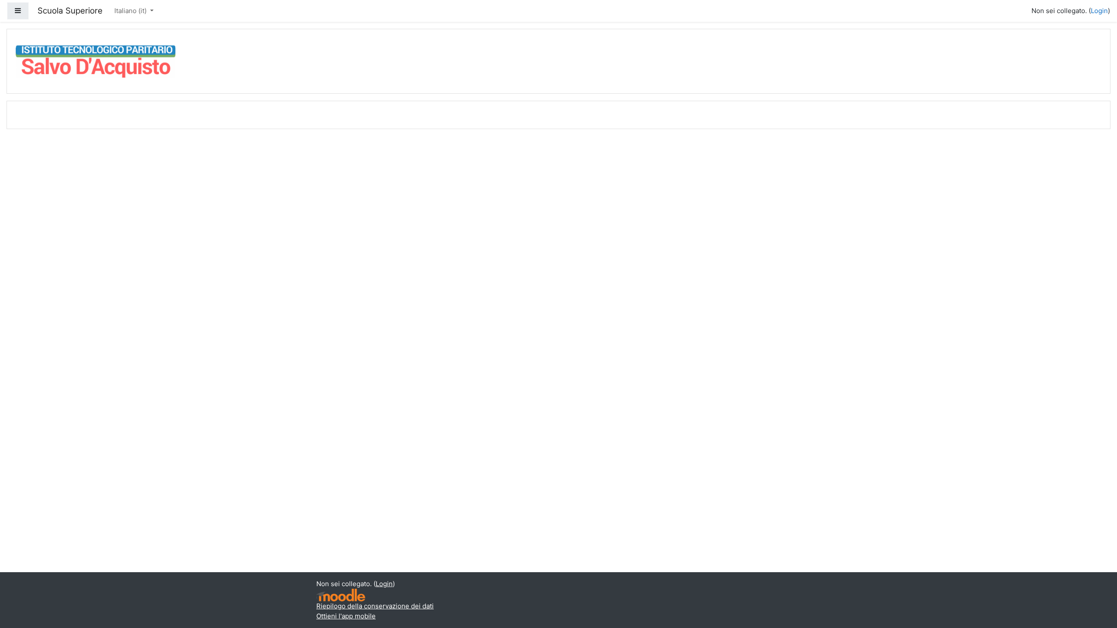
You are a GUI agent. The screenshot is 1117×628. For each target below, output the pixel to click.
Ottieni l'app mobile (346, 616)
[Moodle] (340, 595)
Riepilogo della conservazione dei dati (375, 606)
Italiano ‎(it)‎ (131, 11)
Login (1099, 11)
